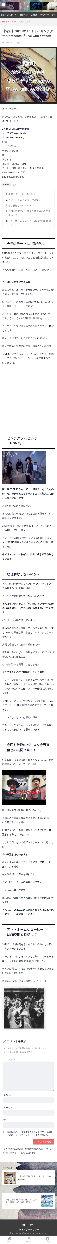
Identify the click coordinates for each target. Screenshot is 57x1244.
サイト (6, 1120)
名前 (7, 1095)
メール (8, 1107)
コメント (9, 1059)
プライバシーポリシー (28, 1230)
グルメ (25, 15)
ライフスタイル (10, 15)
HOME (30, 1225)
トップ (47, 1242)
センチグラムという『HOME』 (24, 200)
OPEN (6, 184)
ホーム (9, 1242)
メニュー (28, 1242)
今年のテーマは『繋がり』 (22, 194)
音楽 (35, 15)
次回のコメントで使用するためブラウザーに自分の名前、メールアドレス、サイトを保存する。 (29, 1133)
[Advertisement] (28, 396)
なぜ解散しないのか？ (20, 205)
